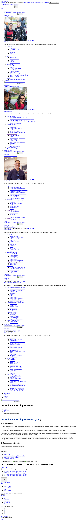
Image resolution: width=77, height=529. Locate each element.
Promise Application (14, 76)
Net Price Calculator (14, 59)
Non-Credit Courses (14, 211)
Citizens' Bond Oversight (13, 320)
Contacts (12, 61)
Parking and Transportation (16, 348)
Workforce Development (9, 180)
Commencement (13, 340)
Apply (5, 397)
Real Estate (12, 205)
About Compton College (10, 227)
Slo (4, 411)
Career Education (8, 150)
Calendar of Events (14, 316)
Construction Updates (15, 249)
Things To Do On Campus (16, 339)
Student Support (10, 358)
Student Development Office (16, 367)
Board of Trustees (14, 255)
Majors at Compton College (13, 149)
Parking (11, 247)
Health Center (13, 354)
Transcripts (12, 52)
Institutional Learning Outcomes (11, 457)
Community (6, 274)
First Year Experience (9, 332)
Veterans (12, 371)
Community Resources (12, 312)
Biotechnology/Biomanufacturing (17, 192)
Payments (12, 60)
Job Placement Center (15, 131)
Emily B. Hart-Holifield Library (17, 142)
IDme (11, 50)
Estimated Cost (13, 57)
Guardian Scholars (14, 365)
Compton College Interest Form (17, 79)
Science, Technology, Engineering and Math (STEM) (22, 121)
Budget (11, 294)
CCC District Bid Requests (16, 290)
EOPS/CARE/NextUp (15, 362)
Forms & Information (15, 69)
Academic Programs (11, 116)
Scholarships (13, 72)
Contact (8, 78)
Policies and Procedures (15, 386)
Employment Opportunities (16, 319)
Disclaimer (6, 499)
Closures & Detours (14, 380)
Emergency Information (15, 376)
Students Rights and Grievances (17, 385)
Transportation (13, 248)
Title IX (5, 498)
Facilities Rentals (14, 306)
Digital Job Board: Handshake (17, 219)
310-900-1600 (4, 495)
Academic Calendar (14, 135)
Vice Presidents (13, 256)
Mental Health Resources (16, 355)
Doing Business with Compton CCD (15, 302)
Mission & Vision (14, 236)
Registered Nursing (14, 206)
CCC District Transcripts (15, 291)
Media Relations (13, 309)
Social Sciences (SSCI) (15, 123)
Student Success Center (15, 144)
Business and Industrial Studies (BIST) (19, 117)
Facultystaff (6, 410)
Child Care (12, 361)
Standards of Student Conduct (17, 388)
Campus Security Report (15, 378)
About (5, 221)
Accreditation (10, 266)
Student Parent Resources (16, 369)
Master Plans (13, 264)
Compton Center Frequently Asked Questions (14, 456)
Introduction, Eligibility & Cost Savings (19, 75)
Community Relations (12, 308)
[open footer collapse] (4, 480)
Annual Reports (13, 271)
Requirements (13, 48)
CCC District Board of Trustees (17, 289)
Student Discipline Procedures (17, 389)
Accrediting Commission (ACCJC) (18, 268)
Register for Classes (14, 140)
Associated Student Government (17, 342)
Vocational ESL (13, 207)
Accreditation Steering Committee (18, 267)
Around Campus (11, 338)
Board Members (13, 297)
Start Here (6, 41)
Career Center (13, 127)
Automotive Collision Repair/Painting (19, 190)
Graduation (12, 54)
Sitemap (5, 503)
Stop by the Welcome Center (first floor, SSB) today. (36, 2)
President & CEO (14, 253)
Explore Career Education (10, 156)
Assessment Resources (9, 458)
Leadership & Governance (13, 252)
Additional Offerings (11, 210)
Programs (9, 186)
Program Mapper (8, 111)
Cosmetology (13, 202)
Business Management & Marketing (18, 194)
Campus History (7, 229)
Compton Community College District (16, 287)
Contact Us (12, 240)
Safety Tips (12, 382)
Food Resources (13, 357)
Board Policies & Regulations (17, 260)
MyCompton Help (14, 350)
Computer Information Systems (17, 198)
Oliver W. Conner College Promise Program (17, 73)
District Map (13, 313)
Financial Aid (10, 64)
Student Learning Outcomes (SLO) (18, 132)
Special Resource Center (15, 366)
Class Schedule (13, 139)
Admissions (9, 46)
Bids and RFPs (13, 304)
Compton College (5, 493)
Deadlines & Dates (14, 71)
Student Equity (13, 363)
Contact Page (7, 454)
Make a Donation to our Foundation (12, 282)
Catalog (11, 136)
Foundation (12, 293)
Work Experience (14, 213)
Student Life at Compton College (12, 330)
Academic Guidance (11, 124)
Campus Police (13, 377)
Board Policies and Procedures (17, 300)
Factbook (12, 272)
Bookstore (12, 143)
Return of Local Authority (16, 301)
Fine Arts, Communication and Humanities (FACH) (22, 119)
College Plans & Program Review (15, 262)
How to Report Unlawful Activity (18, 381)
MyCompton (7, 393)
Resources (9, 218)
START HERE (4, 467)
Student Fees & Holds (15, 63)
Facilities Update (14, 323)
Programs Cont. (10, 199)
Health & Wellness (11, 352)
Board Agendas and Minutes (16, 298)
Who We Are (10, 234)
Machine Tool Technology (16, 203)
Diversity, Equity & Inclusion (17, 237)
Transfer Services (14, 130)
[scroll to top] (2, 520)
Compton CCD (13, 259)
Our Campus (10, 243)
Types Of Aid (13, 65)
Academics (6, 80)
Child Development (14, 195)
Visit (11, 251)
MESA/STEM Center (15, 146)
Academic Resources (12, 134)
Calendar (6, 396)
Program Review (14, 263)
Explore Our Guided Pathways (11, 86)
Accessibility (7, 501)
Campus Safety (10, 374)
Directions (12, 245)
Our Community (8, 279)
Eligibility (12, 67)
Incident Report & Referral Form (17, 351)
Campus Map (13, 244)
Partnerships (12, 214)
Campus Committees (14, 257)
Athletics (6, 394)
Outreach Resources (14, 317)
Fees (8, 56)
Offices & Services (14, 241)
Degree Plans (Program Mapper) (17, 138)
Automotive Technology (15, 191)
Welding (12, 209)
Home (5, 409)
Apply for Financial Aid (15, 68)
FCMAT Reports (14, 314)
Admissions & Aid (8, 11)
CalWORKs (12, 359)
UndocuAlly (13, 370)
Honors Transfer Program (16, 128)
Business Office (13, 305)
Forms (11, 53)
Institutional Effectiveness (13, 270)
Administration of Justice (15, 187)
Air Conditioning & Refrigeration (17, 188)
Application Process (14, 49)
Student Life (6, 324)
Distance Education (11, 147)
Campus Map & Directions (16, 347)
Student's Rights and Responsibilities (15, 384)
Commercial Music (14, 196)
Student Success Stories (15, 343)
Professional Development (16, 238)
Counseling (12, 125)
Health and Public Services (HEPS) (18, 120)
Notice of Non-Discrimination (17, 390)
